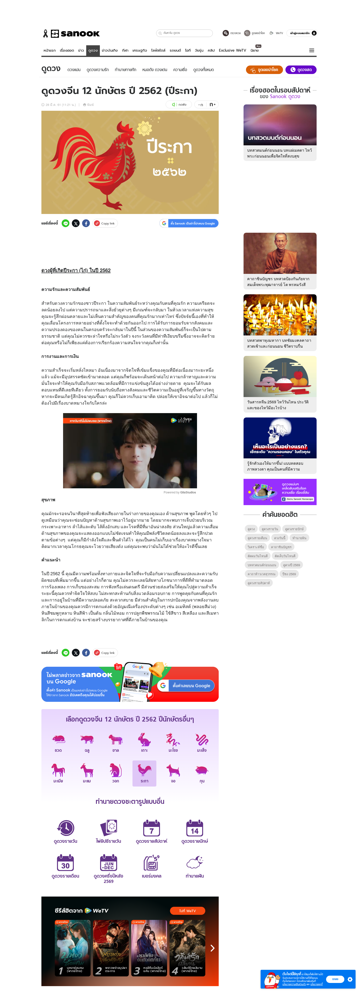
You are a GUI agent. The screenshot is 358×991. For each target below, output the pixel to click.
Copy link (108, 223)
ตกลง (335, 979)
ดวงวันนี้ (279, 538)
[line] (65, 223)
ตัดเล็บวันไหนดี (285, 556)
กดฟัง (182, 104)
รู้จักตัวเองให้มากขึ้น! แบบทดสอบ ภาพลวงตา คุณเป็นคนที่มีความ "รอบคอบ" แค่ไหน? (275, 469)
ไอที (188, 50)
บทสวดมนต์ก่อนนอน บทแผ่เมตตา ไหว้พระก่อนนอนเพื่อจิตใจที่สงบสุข (279, 153)
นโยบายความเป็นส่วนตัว (294, 984)
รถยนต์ (175, 50)
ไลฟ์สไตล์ (158, 50)
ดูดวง (93, 50)
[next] (213, 948)
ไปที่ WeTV (187, 910)
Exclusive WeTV (232, 50)
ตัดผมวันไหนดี (258, 556)
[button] (160, 33)
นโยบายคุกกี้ (317, 984)
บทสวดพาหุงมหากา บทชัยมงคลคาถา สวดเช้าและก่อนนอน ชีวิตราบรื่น (279, 343)
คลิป (211, 50)
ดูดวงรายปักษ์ (294, 529)
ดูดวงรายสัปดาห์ (259, 583)
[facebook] (86, 223)
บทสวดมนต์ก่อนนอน (262, 565)
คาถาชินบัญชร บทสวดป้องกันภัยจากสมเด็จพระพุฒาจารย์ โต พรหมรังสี (278, 281)
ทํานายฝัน (299, 538)
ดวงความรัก (66, 303)
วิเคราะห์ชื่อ (256, 547)
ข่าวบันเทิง (110, 50)
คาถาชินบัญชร (281, 547)
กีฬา (125, 50)
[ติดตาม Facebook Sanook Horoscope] (280, 491)
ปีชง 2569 (289, 574)
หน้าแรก (50, 50)
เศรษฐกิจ (139, 50)
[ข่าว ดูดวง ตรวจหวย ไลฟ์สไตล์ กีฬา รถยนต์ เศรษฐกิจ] (70, 33)
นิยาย (255, 50)
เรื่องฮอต (67, 50)
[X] (76, 223)
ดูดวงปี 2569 (291, 565)
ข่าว (81, 50)
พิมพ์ (90, 104)
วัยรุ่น (199, 50)
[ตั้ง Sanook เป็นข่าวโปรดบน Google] (130, 682)
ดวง (45, 270)
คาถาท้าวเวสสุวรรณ (261, 574)
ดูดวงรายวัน (270, 529)
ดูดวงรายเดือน (257, 538)
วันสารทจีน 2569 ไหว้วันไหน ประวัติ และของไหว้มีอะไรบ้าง (278, 404)
